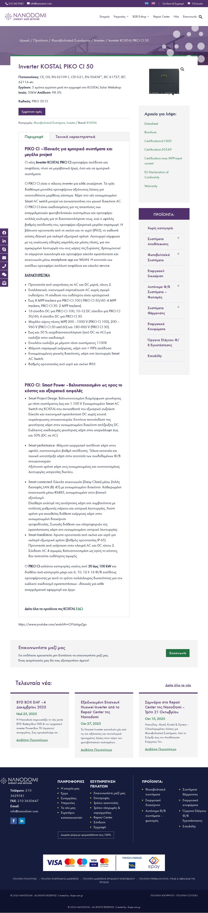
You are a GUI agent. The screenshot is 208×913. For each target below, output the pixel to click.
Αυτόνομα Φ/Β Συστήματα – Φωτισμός (159, 291)
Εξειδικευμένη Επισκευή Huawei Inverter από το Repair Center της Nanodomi (100, 709)
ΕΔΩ (79, 609)
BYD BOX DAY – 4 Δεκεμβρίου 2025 (31, 704)
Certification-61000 (158, 141)
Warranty (150, 186)
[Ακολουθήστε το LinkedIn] (21, 821)
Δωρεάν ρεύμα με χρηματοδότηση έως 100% (86, 835)
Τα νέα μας (68, 808)
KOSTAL (92, 123)
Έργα (64, 793)
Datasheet (151, 124)
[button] (201, 22)
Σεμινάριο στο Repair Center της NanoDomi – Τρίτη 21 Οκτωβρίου (164, 707)
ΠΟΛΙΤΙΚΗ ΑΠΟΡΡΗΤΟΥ (162, 895)
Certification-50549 (158, 149)
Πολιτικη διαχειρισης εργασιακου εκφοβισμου (109, 878)
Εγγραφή (100, 827)
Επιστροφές (101, 798)
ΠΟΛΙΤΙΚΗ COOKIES (187, 895)
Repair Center (103, 817)
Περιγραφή (34, 136)
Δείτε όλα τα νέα (178, 685)
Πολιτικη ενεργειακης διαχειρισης (60, 878)
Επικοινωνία (177, 653)
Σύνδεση (99, 822)
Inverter (71, 123)
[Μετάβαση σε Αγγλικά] (153, 4)
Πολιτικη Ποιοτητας (25, 878)
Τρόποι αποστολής (106, 803)
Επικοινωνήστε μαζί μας (109, 793)
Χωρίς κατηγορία (160, 228)
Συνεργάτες (69, 798)
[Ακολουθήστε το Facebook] (13, 821)
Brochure (150, 132)
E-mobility (155, 356)
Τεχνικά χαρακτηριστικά (75, 136)
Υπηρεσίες (68, 803)
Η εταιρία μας (70, 788)
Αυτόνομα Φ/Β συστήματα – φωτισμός (155, 816)
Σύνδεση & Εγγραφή (173, 3)
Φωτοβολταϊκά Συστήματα (49, 123)
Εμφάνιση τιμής (32, 112)
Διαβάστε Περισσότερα (32, 740)
